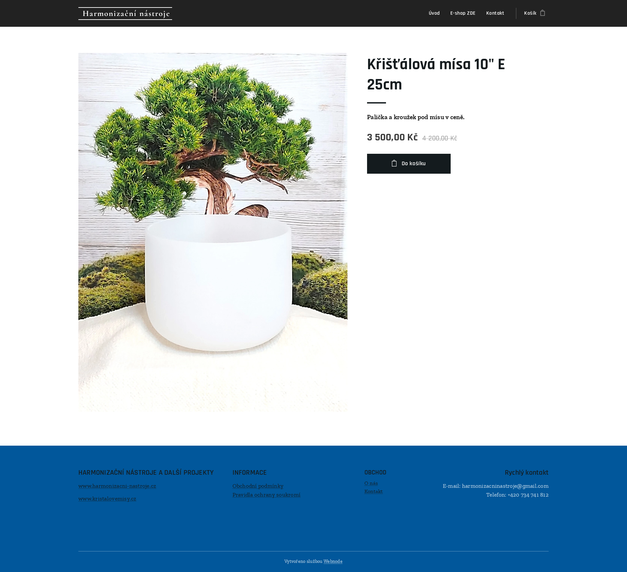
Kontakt (373, 491)
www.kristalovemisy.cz (107, 498)
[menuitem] (436, 13)
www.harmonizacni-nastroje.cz (117, 486)
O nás (371, 483)
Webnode (333, 561)
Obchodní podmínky (258, 486)
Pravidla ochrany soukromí (267, 494)
